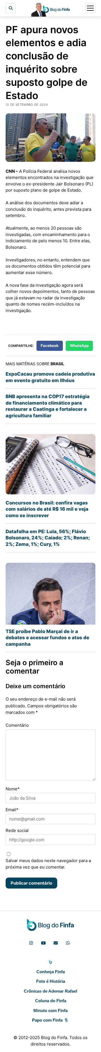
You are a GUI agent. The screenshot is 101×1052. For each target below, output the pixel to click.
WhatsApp (79, 345)
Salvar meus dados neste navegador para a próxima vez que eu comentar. (48, 864)
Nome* (13, 788)
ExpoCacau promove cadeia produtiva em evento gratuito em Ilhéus (50, 377)
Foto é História (50, 981)
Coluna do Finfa (50, 1000)
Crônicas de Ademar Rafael (50, 991)
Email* (12, 809)
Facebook (50, 345)
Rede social (17, 830)
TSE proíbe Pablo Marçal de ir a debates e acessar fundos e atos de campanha (47, 638)
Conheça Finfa (50, 971)
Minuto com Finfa (50, 1010)
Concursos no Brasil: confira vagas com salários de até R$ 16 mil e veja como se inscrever (47, 509)
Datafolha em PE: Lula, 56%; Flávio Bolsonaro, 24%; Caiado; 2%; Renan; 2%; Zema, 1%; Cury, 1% (48, 538)
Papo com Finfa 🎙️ (50, 1020)
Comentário (17, 725)
